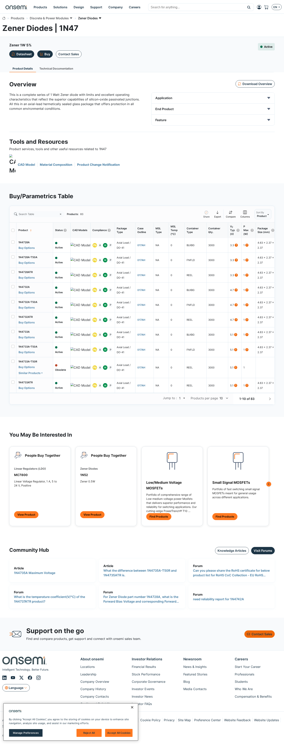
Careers (241, 659)
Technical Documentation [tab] (56, 68)
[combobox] (196, 7)
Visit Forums (263, 551)
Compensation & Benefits (253, 696)
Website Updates (266, 720)
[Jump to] (183, 398)
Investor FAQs (142, 704)
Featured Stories (195, 674)
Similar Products (30, 373)
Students (241, 682)
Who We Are (244, 689)
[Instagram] (38, 677)
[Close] (132, 707)
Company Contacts (94, 696)
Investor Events (143, 689)
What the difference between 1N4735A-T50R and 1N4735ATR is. (140, 573)
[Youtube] (13, 677)
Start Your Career (248, 667)
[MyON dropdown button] (260, 7)
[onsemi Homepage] (16, 7)
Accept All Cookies (118, 732)
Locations (87, 667)
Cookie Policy (150, 720)
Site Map (184, 720)
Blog (186, 682)
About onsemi (92, 659)
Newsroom (192, 659)
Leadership (88, 674)
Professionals (244, 674)
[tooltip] (218, 214)
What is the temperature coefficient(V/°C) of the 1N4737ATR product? (49, 599)
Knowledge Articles (232, 551)
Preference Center (207, 720)
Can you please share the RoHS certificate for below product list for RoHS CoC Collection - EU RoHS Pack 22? (231, 573)
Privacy (169, 720)
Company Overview (94, 682)
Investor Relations (147, 659)
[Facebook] (30, 677)
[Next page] (270, 398)
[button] (249, 7)
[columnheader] (34, 230)
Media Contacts (195, 689)
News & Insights (195, 667)
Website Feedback (237, 720)
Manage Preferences (26, 732)
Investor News (142, 696)
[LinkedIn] (5, 677)
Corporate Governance (148, 682)
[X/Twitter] (22, 677)
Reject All (89, 732)
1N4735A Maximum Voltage (34, 573)
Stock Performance (146, 674)
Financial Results (144, 667)
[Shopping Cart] (268, 7)
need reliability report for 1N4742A (218, 599)
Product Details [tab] (23, 68)
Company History (93, 689)
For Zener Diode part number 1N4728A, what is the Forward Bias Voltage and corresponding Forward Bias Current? (140, 599)
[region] (70, 722)
